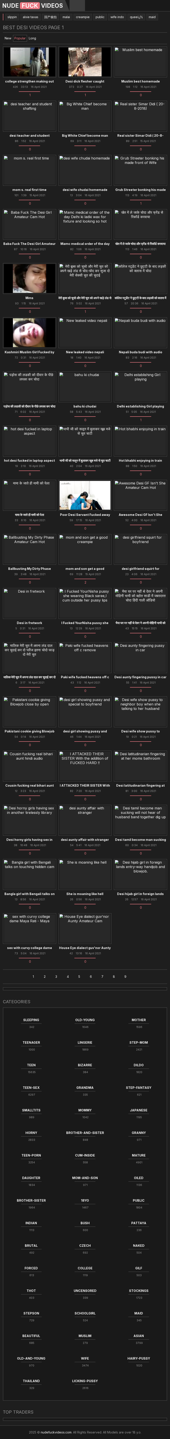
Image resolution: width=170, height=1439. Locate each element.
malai (66, 17)
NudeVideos (32, 5)
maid (152, 17)
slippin (12, 17)
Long (32, 38)
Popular (20, 38)
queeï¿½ (136, 17)
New (8, 38)
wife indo (117, 17)
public (100, 17)
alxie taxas (30, 17)
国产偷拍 (50, 17)
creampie (83, 17)
